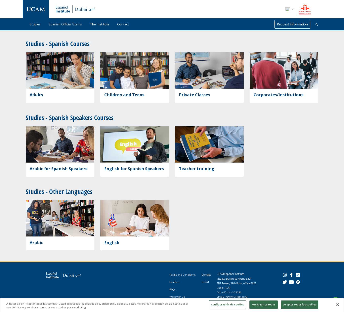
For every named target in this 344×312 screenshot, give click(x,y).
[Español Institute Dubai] (36, 9)
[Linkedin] (297, 274)
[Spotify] (297, 282)
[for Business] (284, 70)
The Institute (99, 24)
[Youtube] (291, 282)
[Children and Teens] (134, 70)
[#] (305, 9)
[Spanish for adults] (60, 70)
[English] (134, 218)
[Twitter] (284, 282)
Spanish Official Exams (65, 24)
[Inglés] (134, 144)
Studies (35, 24)
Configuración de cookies (227, 304)
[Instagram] (284, 274)
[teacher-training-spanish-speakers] (209, 144)
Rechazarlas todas (263, 304)
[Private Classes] (209, 70)
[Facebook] (291, 274)
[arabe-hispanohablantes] (60, 218)
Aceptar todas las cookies (299, 304)
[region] (172, 305)
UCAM (205, 282)
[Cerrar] (337, 304)
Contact (123, 24)
